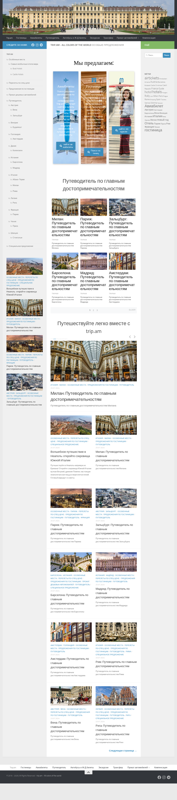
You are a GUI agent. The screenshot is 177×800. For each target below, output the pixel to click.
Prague (165, 96)
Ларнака (147, 120)
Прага (15, 226)
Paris (161, 96)
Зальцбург (111, 514)
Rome (147, 99)
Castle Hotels (18, 74)
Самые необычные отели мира (24, 64)
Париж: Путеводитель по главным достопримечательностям (93, 227)
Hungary (164, 92)
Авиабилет (154, 106)
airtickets (152, 78)
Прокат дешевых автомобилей (22, 95)
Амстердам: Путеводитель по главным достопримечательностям (122, 281)
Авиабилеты (36, 38)
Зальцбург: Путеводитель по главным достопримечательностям (122, 227)
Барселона (56, 578)
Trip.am (9, 38)
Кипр (164, 117)
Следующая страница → (123, 753)
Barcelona (161, 82)
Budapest (147, 85)
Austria (153, 82)
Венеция (163, 113)
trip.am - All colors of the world (49, 779)
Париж (74, 385)
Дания (13, 146)
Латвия (99, 712)
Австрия (100, 514)
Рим (168, 123)
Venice (147, 103)
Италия (99, 441)
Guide (161, 88)
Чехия (13, 221)
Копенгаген (17, 150)
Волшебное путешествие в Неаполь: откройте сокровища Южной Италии (70, 459)
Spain (158, 99)
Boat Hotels (17, 68)
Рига (128, 718)
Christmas (158, 85)
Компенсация (149, 38)
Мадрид (110, 578)
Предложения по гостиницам (119, 385)
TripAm (55, 240)
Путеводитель (52, 38)
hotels (157, 92)
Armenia (147, 82)
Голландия (68, 648)
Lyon (151, 96)
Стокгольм (17, 237)
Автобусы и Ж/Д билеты (74, 38)
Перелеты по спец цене (90, 385)
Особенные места (60, 385)
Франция (71, 388)
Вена (63, 712)
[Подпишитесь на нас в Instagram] (37, 44)
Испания (67, 578)
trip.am (93, 331)
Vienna (154, 103)
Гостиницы (21, 38)
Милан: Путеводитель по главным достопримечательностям (65, 227)
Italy (147, 95)
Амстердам (56, 648)
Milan (155, 96)
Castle (153, 85)
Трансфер (108, 38)
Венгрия (14, 123)
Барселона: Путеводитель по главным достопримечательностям (65, 281)
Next (134, 336)
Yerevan (160, 103)
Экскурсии (95, 38)
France (154, 88)
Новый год (163, 119)
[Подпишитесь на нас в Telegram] (41, 44)
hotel (148, 92)
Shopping (153, 99)
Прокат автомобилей (127, 38)
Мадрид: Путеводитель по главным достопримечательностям (93, 281)
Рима (128, 655)
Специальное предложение (65, 448)
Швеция (14, 233)
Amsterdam (163, 79)
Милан (108, 441)
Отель (149, 123)
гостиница (153, 130)
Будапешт (17, 127)
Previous (130, 336)
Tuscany (163, 99)
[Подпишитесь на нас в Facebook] (32, 44)
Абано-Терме (19, 179)
